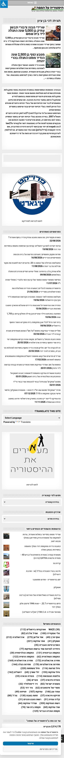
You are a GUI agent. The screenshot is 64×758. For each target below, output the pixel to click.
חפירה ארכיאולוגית (20, 660)
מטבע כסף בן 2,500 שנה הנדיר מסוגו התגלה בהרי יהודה (28, 58)
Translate (26, 422)
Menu (30, 2)
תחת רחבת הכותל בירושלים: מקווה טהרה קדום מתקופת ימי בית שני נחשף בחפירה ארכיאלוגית (34, 341)
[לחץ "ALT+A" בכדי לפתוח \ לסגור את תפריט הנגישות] (4, 4)
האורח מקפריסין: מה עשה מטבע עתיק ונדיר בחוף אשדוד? (34, 237)
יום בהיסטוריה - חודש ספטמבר (47, 579)
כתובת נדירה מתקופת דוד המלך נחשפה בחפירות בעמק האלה (42, 548)
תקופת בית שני (31, 707)
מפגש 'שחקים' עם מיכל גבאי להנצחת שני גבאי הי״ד (37, 381)
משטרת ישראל (50, 684)
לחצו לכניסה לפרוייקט (32, 221)
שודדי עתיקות (27, 703)
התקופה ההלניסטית (22, 652)
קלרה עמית (52, 699)
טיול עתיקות (51, 672)
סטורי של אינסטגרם (47, 687)
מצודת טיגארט (50, 680)
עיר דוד (26, 687)
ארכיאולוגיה (15, 637)
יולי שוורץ (32, 672)
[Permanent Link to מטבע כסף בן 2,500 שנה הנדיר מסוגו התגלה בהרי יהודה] (53, 60)
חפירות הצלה (21, 664)
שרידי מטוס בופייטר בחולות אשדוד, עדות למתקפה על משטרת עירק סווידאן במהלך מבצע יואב (42, 538)
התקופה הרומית (23, 656)
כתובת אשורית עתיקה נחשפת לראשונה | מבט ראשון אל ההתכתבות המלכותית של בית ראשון (35, 375)
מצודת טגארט (24, 676)
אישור (30, 743)
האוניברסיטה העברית (47, 645)
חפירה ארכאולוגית (48, 660)
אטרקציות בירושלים (33, 629)
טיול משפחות (30, 668)
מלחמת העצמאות (48, 676)
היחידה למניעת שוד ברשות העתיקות (39, 649)
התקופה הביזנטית (48, 652)
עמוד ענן (52, 691)
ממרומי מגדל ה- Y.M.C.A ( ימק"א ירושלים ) (41, 612)
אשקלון (57, 587)
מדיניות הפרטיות (48, 749)
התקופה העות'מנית (48, 656)
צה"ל (12, 695)
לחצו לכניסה (32, 484)
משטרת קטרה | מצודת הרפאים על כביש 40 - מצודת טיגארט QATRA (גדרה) (41, 556)
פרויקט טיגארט (50, 695)
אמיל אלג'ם (29, 633)
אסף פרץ (53, 637)
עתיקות (35, 691)
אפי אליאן (35, 637)
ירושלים (15, 672)
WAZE (54, 629)
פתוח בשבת (29, 695)
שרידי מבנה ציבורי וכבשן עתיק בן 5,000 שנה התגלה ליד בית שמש (26, 30)
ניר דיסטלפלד (28, 684)
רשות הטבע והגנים (29, 699)
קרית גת (57, 563)
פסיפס (20, 691)
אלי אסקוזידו (50, 633)
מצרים (32, 680)
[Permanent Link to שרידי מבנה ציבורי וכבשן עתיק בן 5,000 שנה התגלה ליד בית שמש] (53, 33)
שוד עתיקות (51, 707)
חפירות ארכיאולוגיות (46, 664)
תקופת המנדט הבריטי (46, 711)
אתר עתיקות (36, 641)
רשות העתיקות (49, 703)
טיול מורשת (51, 668)
